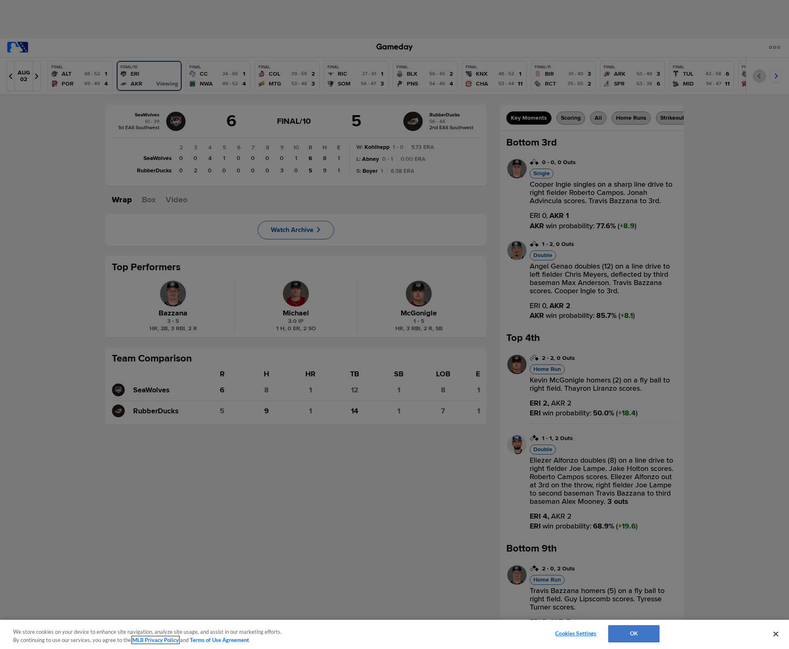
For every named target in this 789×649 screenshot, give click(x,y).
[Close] (776, 634)
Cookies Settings (575, 633)
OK (634, 633)
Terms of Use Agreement (219, 640)
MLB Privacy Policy (155, 640)
